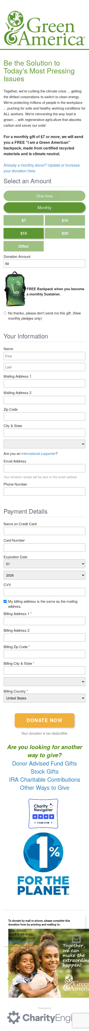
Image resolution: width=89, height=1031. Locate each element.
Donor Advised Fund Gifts (44, 763)
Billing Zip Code (17, 646)
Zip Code (11, 409)
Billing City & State (19, 663)
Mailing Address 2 (17, 392)
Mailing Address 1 (17, 376)
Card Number (14, 540)
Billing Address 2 (16, 630)
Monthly (44, 207)
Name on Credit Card (20, 523)
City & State (13, 425)
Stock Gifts (45, 771)
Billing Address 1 (18, 613)
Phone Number (15, 484)
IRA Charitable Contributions (44, 779)
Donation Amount (17, 256)
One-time (44, 196)
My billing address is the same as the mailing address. (42, 604)
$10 (65, 220)
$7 (24, 220)
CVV (7, 584)
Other (23, 246)
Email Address (15, 460)
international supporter (38, 453)
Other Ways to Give (44, 787)
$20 (65, 233)
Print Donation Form (23, 942)
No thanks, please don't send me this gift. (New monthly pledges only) (44, 315)
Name (8, 348)
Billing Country (16, 691)
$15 (23, 233)
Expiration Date (15, 556)
